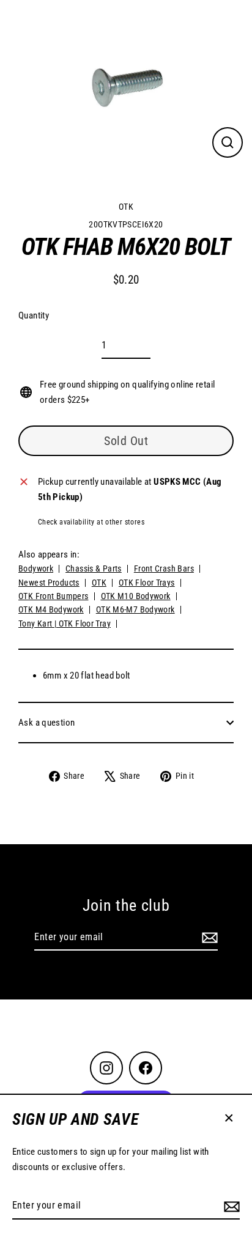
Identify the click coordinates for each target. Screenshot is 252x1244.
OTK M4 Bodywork (51, 609)
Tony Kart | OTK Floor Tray (64, 623)
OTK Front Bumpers (53, 596)
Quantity (33, 315)
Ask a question (46, 722)
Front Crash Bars (164, 568)
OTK (126, 207)
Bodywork (35, 568)
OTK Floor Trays (147, 582)
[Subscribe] (230, 1206)
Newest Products (49, 582)
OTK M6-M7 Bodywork (135, 609)
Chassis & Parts (93, 568)
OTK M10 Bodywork (136, 596)
